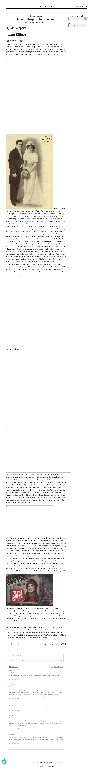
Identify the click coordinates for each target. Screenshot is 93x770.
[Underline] (15, 660)
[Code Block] (25, 660)
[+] (30, 660)
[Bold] (10, 660)
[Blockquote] (23, 660)
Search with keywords (75, 16)
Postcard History (46, 6)
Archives (70, 23)
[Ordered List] (19, 660)
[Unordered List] (21, 660)
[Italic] (12, 660)
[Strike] (17, 660)
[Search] (85, 18)
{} (28, 660)
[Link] (27, 660)
